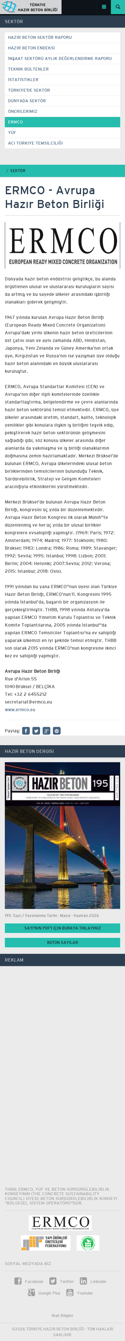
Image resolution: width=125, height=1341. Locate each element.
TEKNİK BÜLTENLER (28, 69)
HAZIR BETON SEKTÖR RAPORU (40, 37)
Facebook (33, 1281)
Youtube (84, 1293)
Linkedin (97, 1281)
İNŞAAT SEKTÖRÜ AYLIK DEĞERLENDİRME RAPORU (60, 58)
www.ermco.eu (20, 709)
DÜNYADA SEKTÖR (27, 100)
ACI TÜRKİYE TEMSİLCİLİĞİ (35, 143)
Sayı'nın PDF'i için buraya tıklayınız (62, 928)
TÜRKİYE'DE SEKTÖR (29, 90)
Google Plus (48, 1293)
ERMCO (15, 122)
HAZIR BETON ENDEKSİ (31, 48)
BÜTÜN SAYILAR (62, 942)
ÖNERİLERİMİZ (23, 111)
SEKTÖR (17, 171)
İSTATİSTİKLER (23, 79)
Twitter (66, 1281)
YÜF (12, 132)
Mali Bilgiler (62, 1315)
